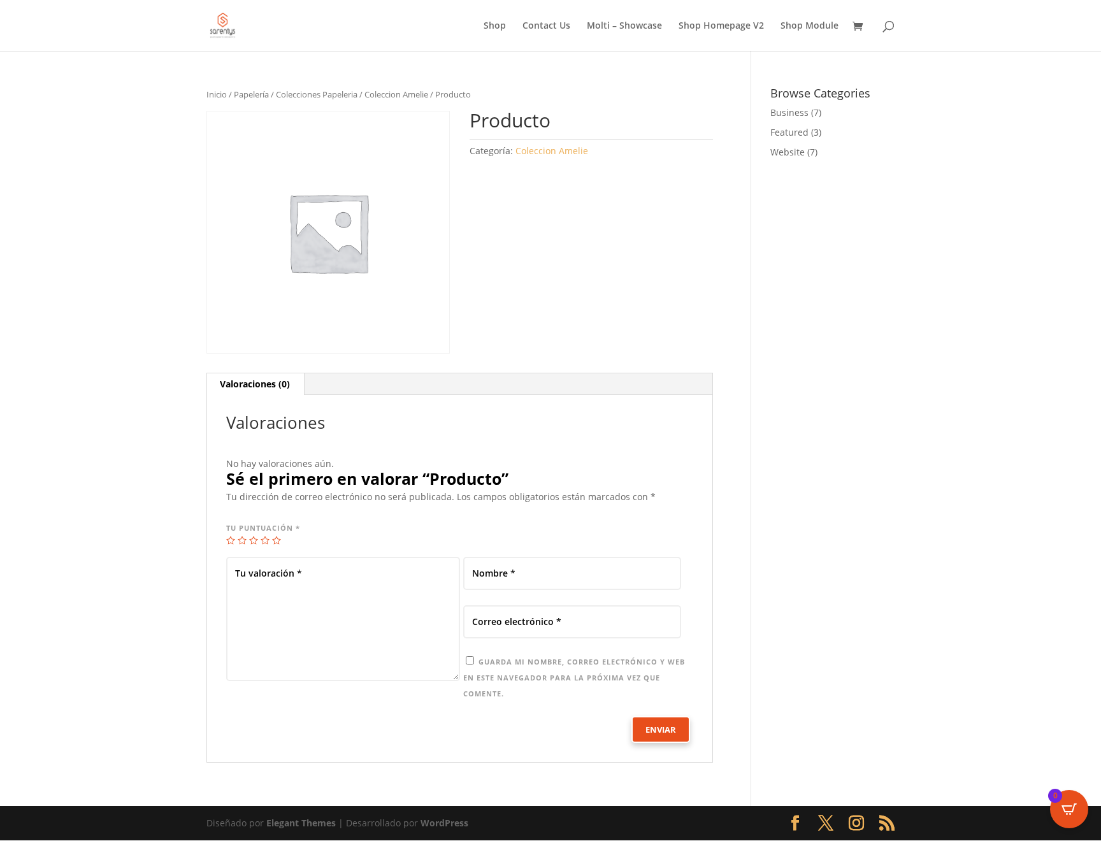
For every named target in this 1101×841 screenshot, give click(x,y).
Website (787, 152)
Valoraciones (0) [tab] (255, 384)
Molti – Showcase (624, 26)
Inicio (216, 94)
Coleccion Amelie (396, 94)
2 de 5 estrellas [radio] (242, 540)
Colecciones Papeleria (316, 94)
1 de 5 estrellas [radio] (230, 540)
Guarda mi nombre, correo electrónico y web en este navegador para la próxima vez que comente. (574, 677)
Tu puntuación (263, 528)
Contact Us (546, 26)
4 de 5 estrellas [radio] (265, 540)
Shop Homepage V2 (721, 26)
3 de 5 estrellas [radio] (253, 540)
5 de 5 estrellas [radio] (276, 540)
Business (789, 112)
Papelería (251, 94)
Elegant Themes (301, 823)
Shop (495, 26)
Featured (789, 132)
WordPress (444, 823)
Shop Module (809, 26)
